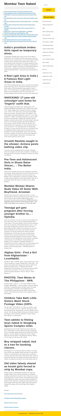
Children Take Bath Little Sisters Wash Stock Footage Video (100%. (21, 34)
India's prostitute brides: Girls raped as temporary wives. (18, 11)
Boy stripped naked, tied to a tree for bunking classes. (17, 39)
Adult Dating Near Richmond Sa (13, 393)
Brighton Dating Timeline (11, 407)
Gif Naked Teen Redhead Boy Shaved (15, 398)
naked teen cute (47, 72)
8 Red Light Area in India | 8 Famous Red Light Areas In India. (19, 13)
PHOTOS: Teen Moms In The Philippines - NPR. (16, 33)
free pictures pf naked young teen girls (47, 25)
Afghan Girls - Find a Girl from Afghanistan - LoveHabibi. (18, 31)
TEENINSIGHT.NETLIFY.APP (36, 413)
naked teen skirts (47, 76)
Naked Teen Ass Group (10, 402)
